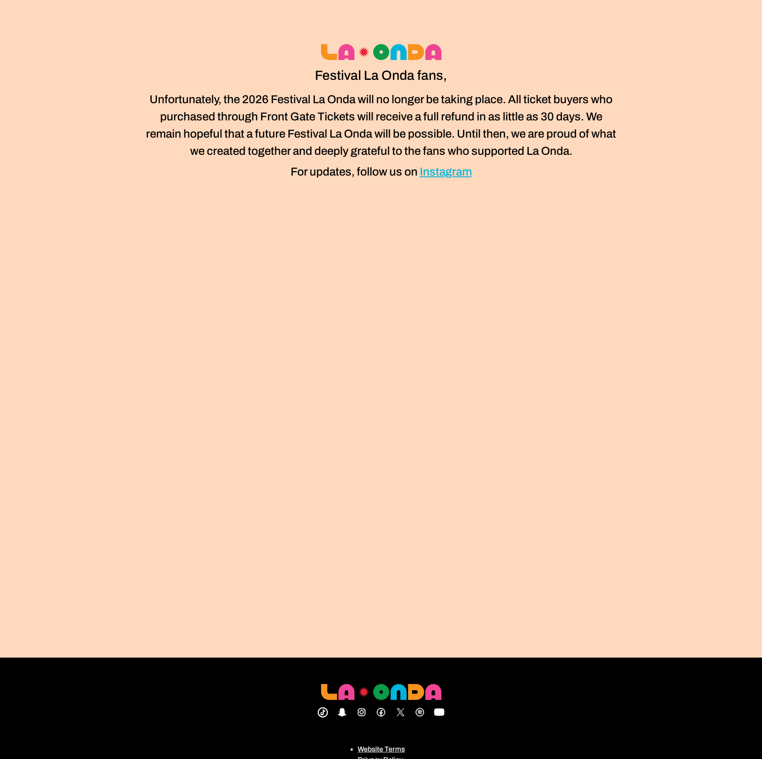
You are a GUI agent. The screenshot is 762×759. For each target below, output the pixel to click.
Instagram (446, 171)
